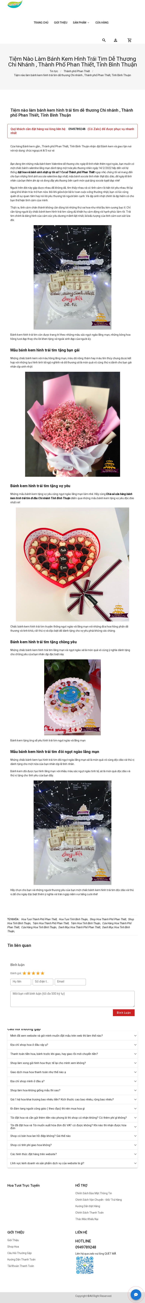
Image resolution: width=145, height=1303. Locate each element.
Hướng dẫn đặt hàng (87, 1206)
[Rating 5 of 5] (42, 973)
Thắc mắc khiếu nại (86, 1219)
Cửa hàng (102, 22)
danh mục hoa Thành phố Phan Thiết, (80, 927)
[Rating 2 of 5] (29, 973)
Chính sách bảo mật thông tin (93, 1193)
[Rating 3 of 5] (33, 973)
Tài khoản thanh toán (20, 1266)
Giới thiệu (60, 22)
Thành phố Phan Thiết (77, 71)
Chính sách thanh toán (89, 1212)
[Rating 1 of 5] (24, 973)
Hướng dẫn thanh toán (21, 1259)
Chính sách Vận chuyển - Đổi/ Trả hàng (98, 1199)
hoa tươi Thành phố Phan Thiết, (39, 919)
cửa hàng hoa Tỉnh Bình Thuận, (39, 927)
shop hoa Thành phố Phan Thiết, (108, 919)
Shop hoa (13, 1246)
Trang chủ (41, 22)
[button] (115, 40)
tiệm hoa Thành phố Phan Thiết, (51, 923)
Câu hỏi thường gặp (19, 1253)
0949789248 (77, 129)
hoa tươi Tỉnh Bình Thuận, (73, 919)
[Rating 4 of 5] (38, 973)
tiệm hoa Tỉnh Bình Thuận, (86, 923)
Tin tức (54, 71)
